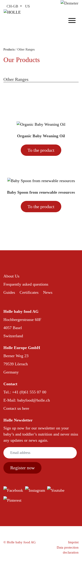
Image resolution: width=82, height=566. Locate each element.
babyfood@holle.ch (33, 400)
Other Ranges (16, 90)
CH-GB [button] (13, 6)
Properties (13, 99)
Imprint (73, 542)
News (47, 292)
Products (9, 49)
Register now (22, 467)
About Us (11, 276)
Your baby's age (46, 90)
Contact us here (16, 408)
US (27, 6)
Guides (9, 292)
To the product (41, 150)
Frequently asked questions (25, 284)
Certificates (29, 292)
